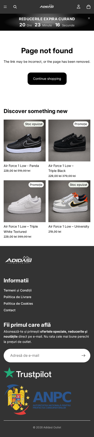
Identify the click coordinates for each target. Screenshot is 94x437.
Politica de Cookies (18, 303)
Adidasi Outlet (52, 427)
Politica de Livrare (17, 297)
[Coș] (89, 7)
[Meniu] (5, 7)
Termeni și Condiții (18, 290)
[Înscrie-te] (83, 355)
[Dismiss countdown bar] (89, 18)
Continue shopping (47, 78)
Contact (10, 310)
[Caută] (15, 7)
